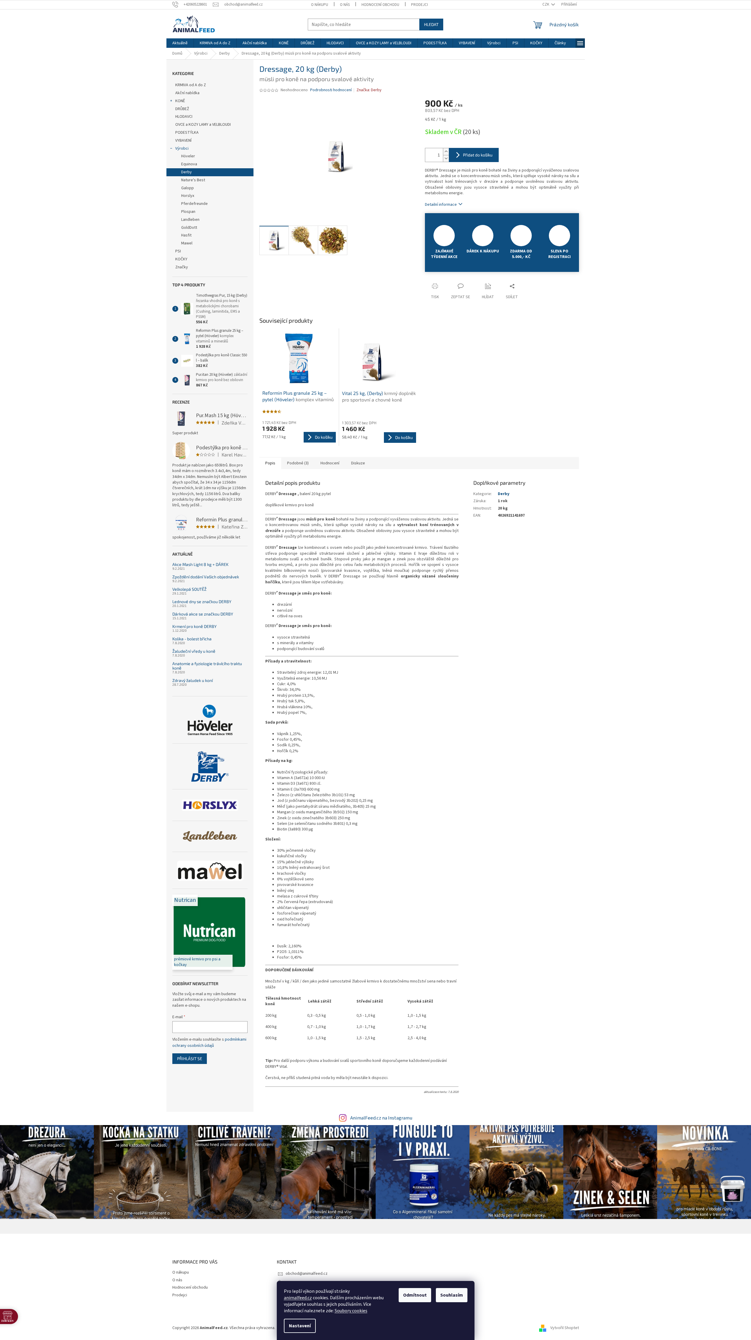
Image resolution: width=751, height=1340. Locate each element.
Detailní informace (441, 205)
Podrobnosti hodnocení (331, 90)
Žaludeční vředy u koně (193, 651)
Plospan (188, 212)
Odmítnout (415, 1295)
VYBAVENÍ (183, 140)
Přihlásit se (189, 1058)
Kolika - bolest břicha (192, 638)
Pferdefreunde (194, 204)
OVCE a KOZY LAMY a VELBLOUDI (203, 125)
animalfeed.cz (298, 1298)
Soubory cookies (351, 1311)
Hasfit (186, 235)
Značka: (369, 90)
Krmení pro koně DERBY (194, 626)
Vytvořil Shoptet (564, 1328)
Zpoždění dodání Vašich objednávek (205, 576)
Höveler (188, 156)
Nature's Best (193, 180)
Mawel (186, 243)
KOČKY (181, 259)
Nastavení (300, 1326)
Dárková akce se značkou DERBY (202, 614)
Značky (181, 267)
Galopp (187, 188)
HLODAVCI (183, 117)
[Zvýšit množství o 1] (446, 151)
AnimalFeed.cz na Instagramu (381, 1118)
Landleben (190, 220)
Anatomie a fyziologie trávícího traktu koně (207, 665)
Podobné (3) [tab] (298, 463)
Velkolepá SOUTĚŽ (189, 589)
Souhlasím (451, 1295)
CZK (546, 4)
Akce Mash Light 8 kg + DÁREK (200, 564)
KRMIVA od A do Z (190, 85)
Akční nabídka (187, 93)
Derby (186, 172)
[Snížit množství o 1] (446, 158)
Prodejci (419, 4)
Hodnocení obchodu (380, 4)
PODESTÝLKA (187, 133)
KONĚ (180, 101)
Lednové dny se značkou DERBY (201, 601)
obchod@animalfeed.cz (307, 1274)
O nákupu (319, 4)
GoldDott (189, 228)
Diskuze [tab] (358, 463)
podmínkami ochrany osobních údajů (209, 1042)
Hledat (431, 24)
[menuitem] (180, 43)
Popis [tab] (270, 463)
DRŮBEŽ (182, 109)
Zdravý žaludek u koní (192, 680)
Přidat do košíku (478, 154)
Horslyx (187, 196)
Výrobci (182, 148)
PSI (178, 251)
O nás (345, 4)
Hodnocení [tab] (329, 463)
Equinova (189, 164)
